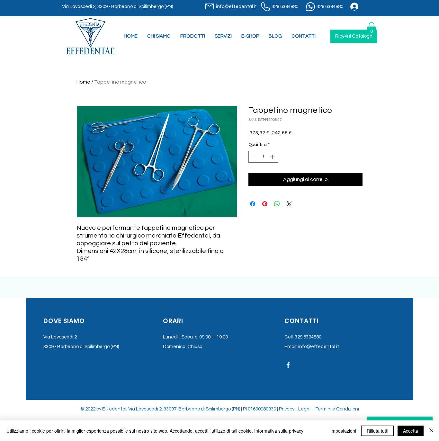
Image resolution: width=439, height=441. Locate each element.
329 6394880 (308, 337)
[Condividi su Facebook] (252, 204)
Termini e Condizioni (337, 409)
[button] (223, 36)
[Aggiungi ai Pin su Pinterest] (265, 204)
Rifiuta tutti (377, 431)
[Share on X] (289, 204)
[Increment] (273, 156)
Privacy (286, 409)
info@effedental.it (318, 346)
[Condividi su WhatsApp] (277, 204)
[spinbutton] (263, 156)
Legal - (306, 409)
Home (83, 82)
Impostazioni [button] (343, 431)
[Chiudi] (431, 431)
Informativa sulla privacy (278, 431)
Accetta (410, 431)
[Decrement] (253, 156)
